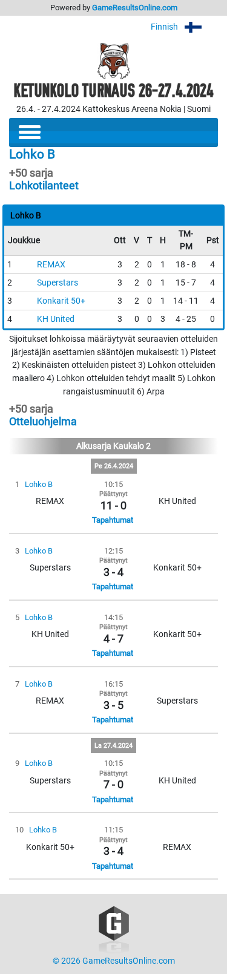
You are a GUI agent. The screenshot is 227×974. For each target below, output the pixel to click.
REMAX (51, 265)
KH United (55, 319)
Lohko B (39, 484)
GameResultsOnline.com (134, 7)
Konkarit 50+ (61, 301)
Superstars (57, 283)
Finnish (165, 27)
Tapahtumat (112, 520)
